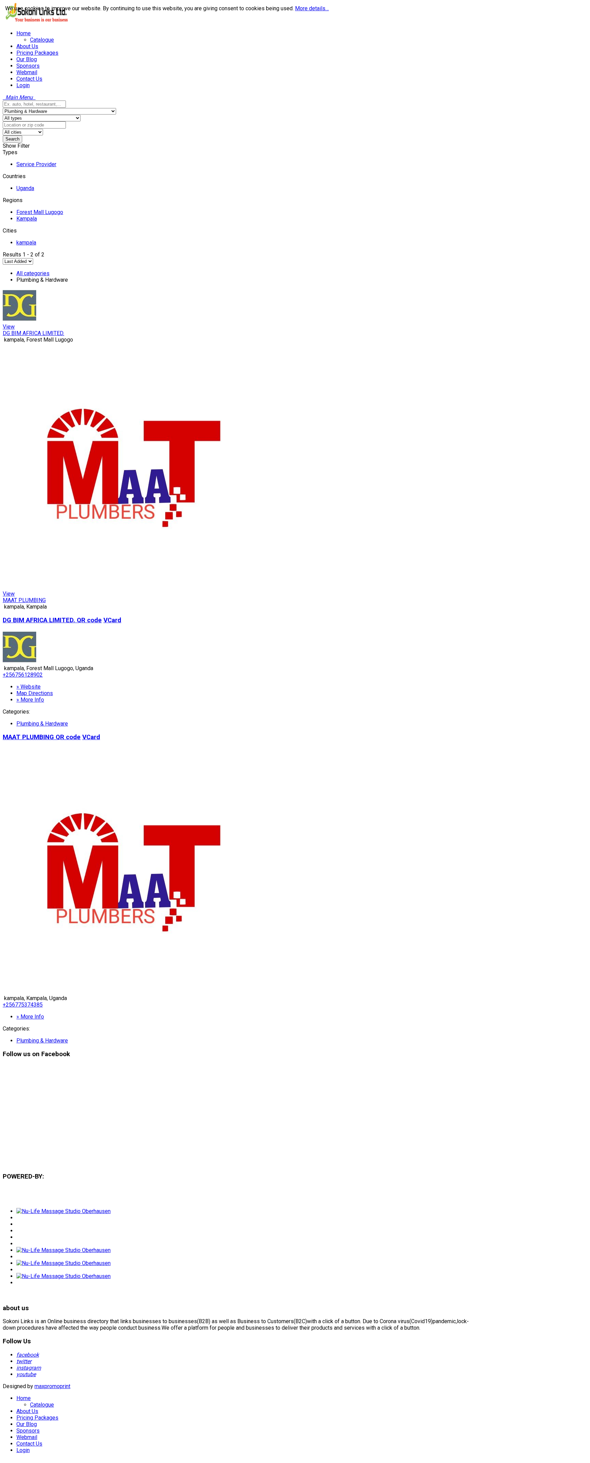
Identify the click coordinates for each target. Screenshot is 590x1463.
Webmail (26, 1437)
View (9, 326)
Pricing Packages (37, 1417)
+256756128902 (23, 674)
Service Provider (36, 164)
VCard (112, 620)
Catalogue (42, 1404)
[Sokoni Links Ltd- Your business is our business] (37, 21)
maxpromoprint (52, 1386)
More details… (312, 8)
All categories (33, 273)
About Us (27, 1411)
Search (12, 139)
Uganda (25, 188)
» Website (28, 686)
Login (23, 1450)
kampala (26, 242)
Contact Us (29, 1443)
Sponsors (28, 1430)
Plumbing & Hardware (42, 723)
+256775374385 (23, 1004)
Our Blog (26, 1424)
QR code (89, 620)
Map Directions (34, 693)
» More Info (30, 699)
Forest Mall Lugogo (39, 212)
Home (23, 1398)
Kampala (26, 218)
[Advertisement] (207, 1118)
